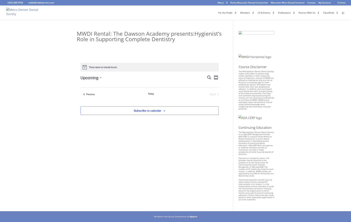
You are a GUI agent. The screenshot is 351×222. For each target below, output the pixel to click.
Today (151, 93)
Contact (311, 3)
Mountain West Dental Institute (288, 3)
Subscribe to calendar (147, 110)
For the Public (225, 13)
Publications (284, 13)
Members (245, 13)
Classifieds (328, 13)
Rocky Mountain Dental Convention (249, 3)
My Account (324, 3)
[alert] (149, 67)
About (221, 3)
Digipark (193, 216)
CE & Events (264, 13)
